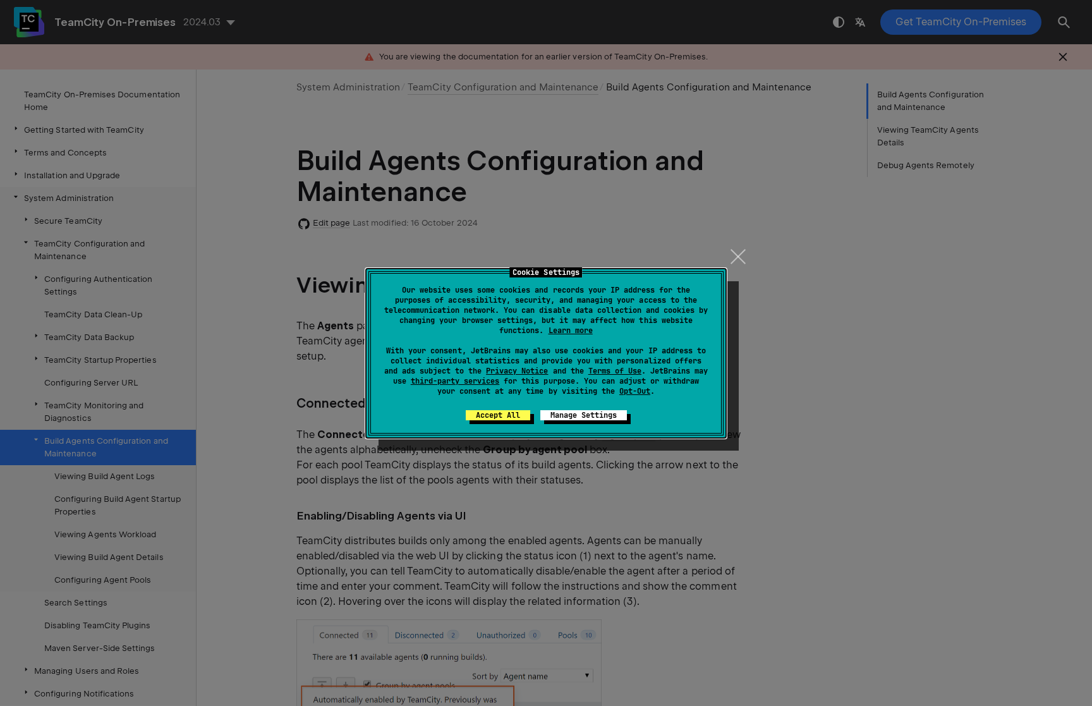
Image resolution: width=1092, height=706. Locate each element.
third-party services (455, 381)
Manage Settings (583, 415)
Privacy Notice (517, 371)
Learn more (571, 331)
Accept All (498, 415)
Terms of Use (614, 371)
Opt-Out (634, 391)
